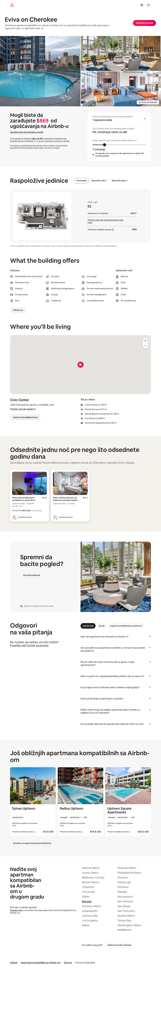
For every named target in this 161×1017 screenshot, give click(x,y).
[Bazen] (40, 71)
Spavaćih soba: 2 (119, 180)
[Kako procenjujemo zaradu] (113, 229)
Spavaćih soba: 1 (99, 180)
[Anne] (55, 517)
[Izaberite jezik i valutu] (141, 5)
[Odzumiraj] (145, 345)
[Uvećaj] (145, 340)
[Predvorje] (121, 53)
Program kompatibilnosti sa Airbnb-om (126, 626)
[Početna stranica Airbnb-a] (12, 5)
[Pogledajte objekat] (33, 801)
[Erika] (14, 517)
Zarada (102, 626)
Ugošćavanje (88, 626)
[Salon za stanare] (121, 88)
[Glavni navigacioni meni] (148, 5)
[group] (119, 136)
